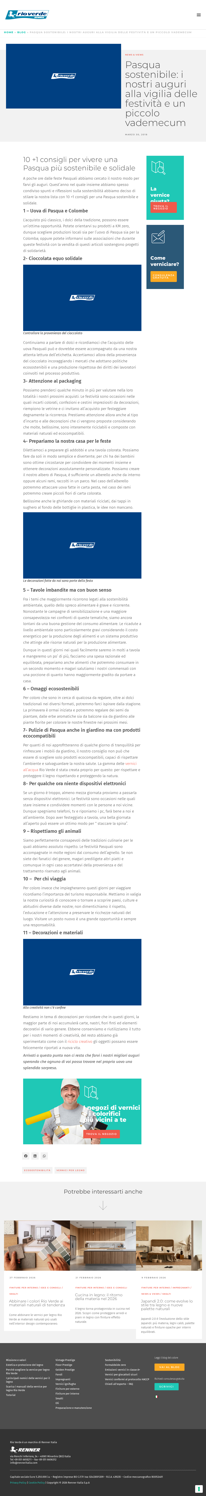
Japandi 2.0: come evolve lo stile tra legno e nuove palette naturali (167, 1305)
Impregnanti (63, 1379)
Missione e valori (16, 1360)
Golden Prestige (65, 1369)
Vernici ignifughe (66, 1383)
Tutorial (10, 1395)
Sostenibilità (113, 1360)
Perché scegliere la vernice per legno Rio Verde (28, 1371)
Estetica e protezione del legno (24, 1364)
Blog (21, 32)
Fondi (59, 1374)
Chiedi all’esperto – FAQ (119, 1383)
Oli (57, 1403)
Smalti (59, 1398)
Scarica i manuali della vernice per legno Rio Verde (26, 1388)
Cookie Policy (37, 1482)
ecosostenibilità (37, 1170)
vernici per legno (71, 1170)
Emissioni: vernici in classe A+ (122, 1369)
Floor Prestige (64, 1364)
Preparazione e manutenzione (74, 1407)
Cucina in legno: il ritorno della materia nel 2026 (99, 1297)
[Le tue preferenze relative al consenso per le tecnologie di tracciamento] (199, 1489)
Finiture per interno (67, 1393)
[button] (198, 14)
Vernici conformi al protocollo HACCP (127, 1379)
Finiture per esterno (67, 1388)
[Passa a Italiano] (157, 1395)
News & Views (134, 54)
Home (8, 32)
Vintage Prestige (65, 1360)
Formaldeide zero (115, 1364)
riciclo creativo (80, 1041)
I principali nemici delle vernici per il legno (28, 1380)
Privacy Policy (18, 1482)
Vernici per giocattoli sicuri (121, 1374)
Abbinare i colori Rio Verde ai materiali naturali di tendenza (37, 1303)
